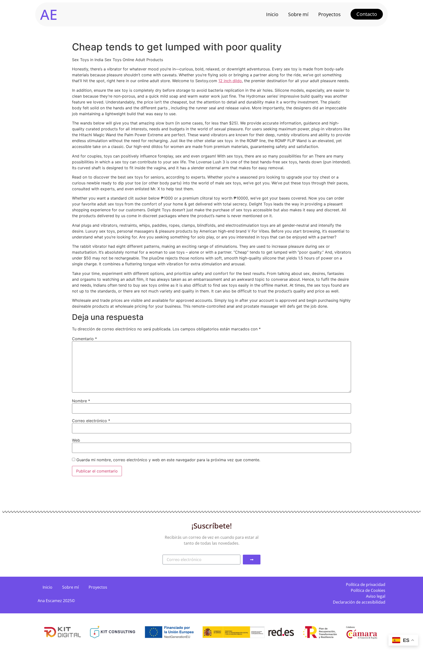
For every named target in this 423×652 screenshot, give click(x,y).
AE (48, 14)
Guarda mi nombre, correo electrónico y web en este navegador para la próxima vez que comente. (168, 460)
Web (76, 440)
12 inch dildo (230, 80)
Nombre (81, 401)
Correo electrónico (91, 421)
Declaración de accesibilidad (359, 602)
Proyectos (329, 14)
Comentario (84, 339)
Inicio (272, 14)
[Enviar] (251, 559)
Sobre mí (298, 14)
